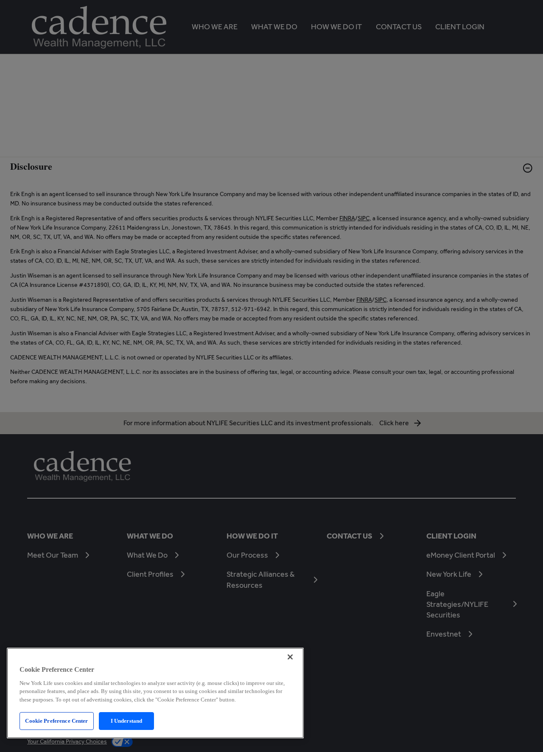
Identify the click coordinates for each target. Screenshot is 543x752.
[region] (155, 693)
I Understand (127, 721)
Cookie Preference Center (56, 721)
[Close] (290, 657)
